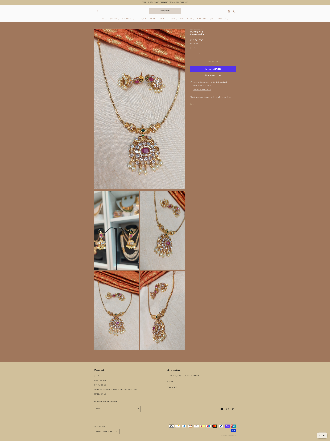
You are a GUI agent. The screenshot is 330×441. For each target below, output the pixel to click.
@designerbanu (100, 380)
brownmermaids (231, 435)
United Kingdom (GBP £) (105, 431)
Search (96, 376)
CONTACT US (100, 385)
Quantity (193, 48)
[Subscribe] (138, 409)
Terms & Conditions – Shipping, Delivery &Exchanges (115, 389)
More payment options (213, 75)
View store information (202, 89)
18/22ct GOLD (100, 394)
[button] (97, 11)
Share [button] (195, 103)
